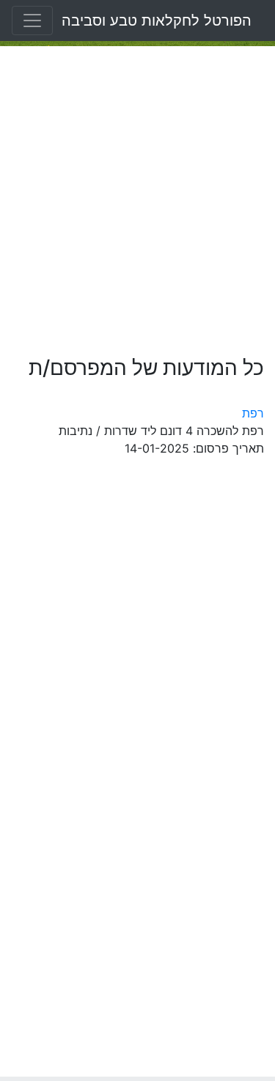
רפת (253, 413)
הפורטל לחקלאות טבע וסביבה (157, 20)
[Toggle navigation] (32, 20)
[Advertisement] (137, 201)
